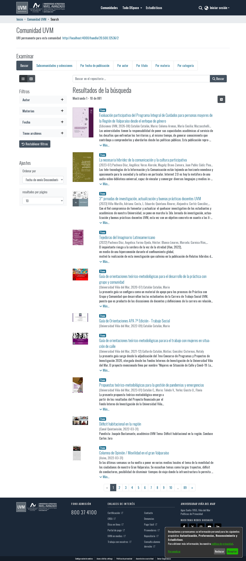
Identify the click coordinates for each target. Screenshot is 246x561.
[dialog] (203, 542)
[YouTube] (209, 526)
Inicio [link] (20, 19)
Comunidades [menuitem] (109, 7)
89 (185, 487)
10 (170, 487)
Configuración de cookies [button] (84, 558)
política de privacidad (222, 544)
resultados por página (34, 192)
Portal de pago (115, 530)
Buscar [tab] (24, 65)
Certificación (114, 513)
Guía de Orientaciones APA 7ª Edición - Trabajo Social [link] (134, 321)
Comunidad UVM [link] (36, 19)
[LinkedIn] (217, 526)
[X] (192, 526)
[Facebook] (184, 526)
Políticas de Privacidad (192, 514)
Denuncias (149, 519)
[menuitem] (132, 7)
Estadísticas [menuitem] (154, 7)
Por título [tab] (142, 65)
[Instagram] (201, 526)
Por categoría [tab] (186, 65)
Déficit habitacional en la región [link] (120, 424)
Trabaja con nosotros (118, 542)
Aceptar (232, 551)
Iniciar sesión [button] (219, 7)
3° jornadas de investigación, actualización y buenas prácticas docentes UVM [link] (150, 198)
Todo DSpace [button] (130, 7)
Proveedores (150, 530)
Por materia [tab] (162, 65)
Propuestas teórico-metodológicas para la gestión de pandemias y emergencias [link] (151, 385)
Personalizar (174, 551)
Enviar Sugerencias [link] (164, 558)
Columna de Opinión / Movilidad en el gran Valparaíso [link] (134, 453)
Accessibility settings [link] (105, 558)
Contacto (148, 513)
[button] (40, 7)
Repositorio (150, 536)
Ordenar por (29, 171)
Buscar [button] (219, 78)
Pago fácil (149, 524)
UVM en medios (115, 536)
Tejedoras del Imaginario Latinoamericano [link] (127, 237)
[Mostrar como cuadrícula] (31, 78)
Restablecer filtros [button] (36, 144)
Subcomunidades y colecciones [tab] (54, 65)
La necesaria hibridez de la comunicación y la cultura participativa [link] (143, 160)
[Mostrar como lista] (23, 78)
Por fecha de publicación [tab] (94, 65)
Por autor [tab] (122, 65)
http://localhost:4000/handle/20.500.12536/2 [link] (90, 38)
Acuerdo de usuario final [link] (145, 558)
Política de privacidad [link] (124, 558)
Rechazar (219, 551)
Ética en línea (114, 524)
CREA (110, 519)
